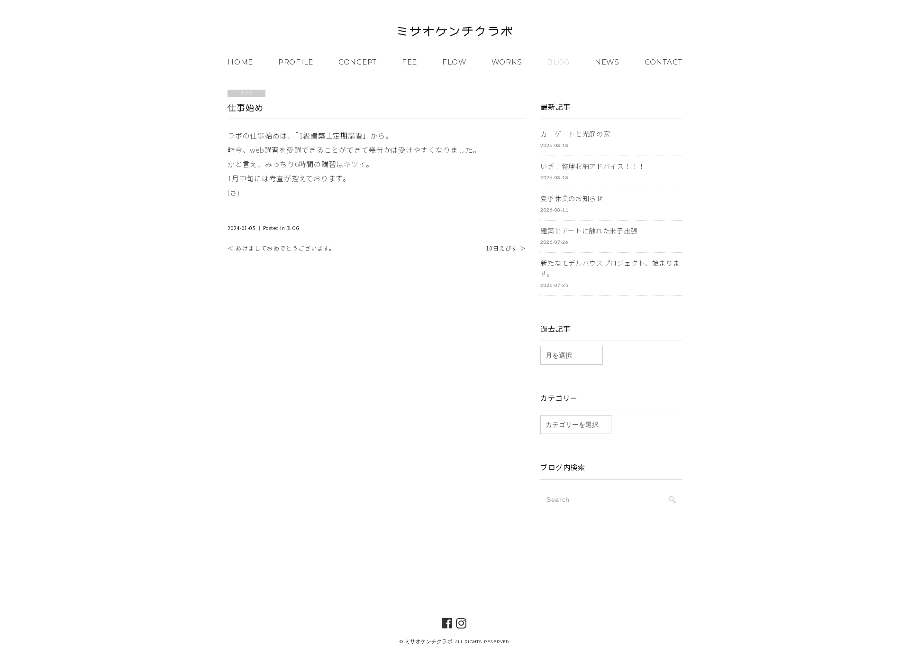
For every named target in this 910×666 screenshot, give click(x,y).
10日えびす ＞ (506, 248)
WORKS (506, 61)
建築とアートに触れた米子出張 (588, 230)
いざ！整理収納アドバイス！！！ (592, 166)
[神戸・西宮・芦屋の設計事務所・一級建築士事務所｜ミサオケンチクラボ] (455, 33)
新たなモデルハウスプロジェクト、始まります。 (610, 268)
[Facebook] (447, 622)
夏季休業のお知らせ (571, 198)
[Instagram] (461, 622)
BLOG (558, 61)
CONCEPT (357, 61)
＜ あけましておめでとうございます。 (282, 248)
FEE (409, 61)
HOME (240, 61)
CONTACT (663, 61)
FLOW (454, 61)
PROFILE (295, 61)
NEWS (607, 61)
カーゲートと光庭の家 (575, 134)
